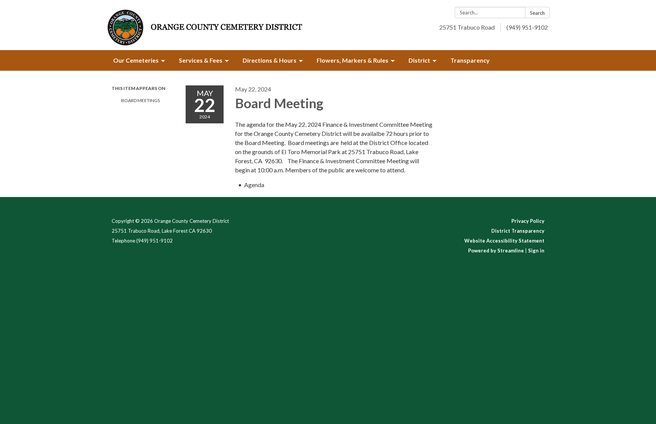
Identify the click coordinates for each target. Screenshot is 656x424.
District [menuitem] (419, 60)
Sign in (536, 250)
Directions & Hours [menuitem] (269, 60)
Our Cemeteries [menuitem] (136, 60)
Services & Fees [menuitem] (200, 60)
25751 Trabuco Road (467, 27)
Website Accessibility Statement (504, 241)
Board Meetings (140, 100)
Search (537, 13)
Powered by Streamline (496, 250)
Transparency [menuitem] (470, 60)
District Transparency (517, 231)
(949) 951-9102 (527, 27)
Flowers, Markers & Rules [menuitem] (352, 60)
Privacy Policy (527, 221)
